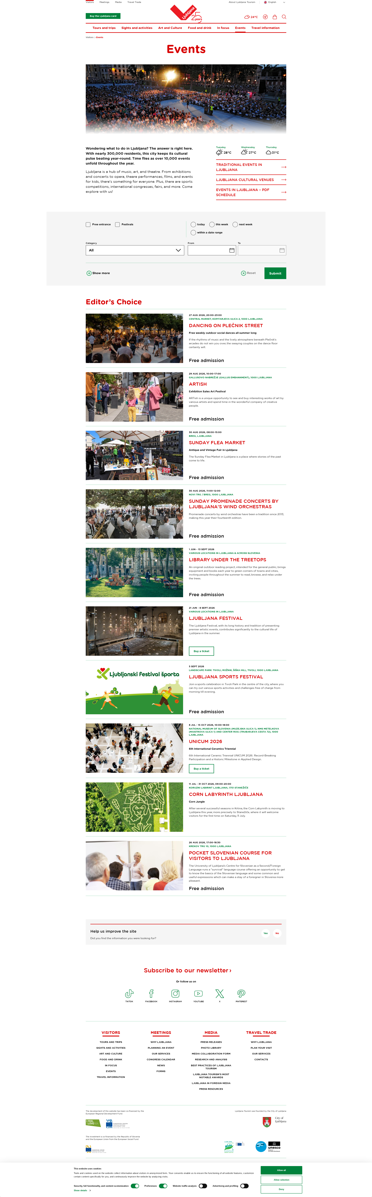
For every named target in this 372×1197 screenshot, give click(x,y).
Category (91, 243)
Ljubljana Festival (216, 618)
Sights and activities (136, 27)
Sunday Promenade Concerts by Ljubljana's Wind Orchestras (233, 503)
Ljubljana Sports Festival (226, 676)
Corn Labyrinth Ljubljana (226, 794)
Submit (275, 273)
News (161, 1065)
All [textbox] (91, 250)
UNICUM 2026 (205, 741)
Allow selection (281, 1180)
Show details (80, 1190)
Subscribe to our (186, 970)
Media (118, 2)
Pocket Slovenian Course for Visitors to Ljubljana (230, 855)
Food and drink (199, 27)
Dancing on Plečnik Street (226, 325)
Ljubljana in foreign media (211, 1083)
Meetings (104, 2)
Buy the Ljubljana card (103, 16)
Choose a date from (212, 250)
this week (222, 224)
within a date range (209, 232)
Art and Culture (170, 27)
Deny (281, 1189)
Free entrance (101, 224)
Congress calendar (161, 1059)
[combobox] (275, 2)
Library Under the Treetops (227, 559)
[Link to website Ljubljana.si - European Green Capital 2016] (235, 1147)
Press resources (211, 1089)
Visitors (90, 2)
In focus (223, 27)
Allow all (281, 1170)
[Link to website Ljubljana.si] (274, 1122)
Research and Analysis (211, 1059)
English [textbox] (272, 2)
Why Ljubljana (161, 1042)
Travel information (265, 27)
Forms (161, 1071)
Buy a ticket (201, 651)
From (191, 243)
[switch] (163, 1186)
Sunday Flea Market (217, 442)
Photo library (211, 1048)
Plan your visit (261, 1048)
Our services (161, 1053)
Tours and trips (104, 27)
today (201, 224)
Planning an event (161, 1048)
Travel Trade (134, 2)
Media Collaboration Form (211, 1053)
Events (240, 27)
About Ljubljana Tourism (242, 2)
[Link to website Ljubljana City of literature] (268, 1146)
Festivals (127, 224)
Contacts (261, 1059)
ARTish (198, 384)
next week (245, 224)
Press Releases (211, 1042)
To (239, 243)
